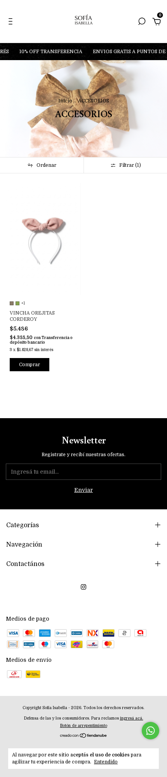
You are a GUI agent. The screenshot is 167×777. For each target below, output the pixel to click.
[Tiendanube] (83, 736)
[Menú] (12, 22)
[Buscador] (141, 22)
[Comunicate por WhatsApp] (150, 730)
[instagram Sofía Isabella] (83, 587)
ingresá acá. (131, 718)
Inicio (65, 101)
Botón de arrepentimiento (83, 725)
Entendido (106, 762)
